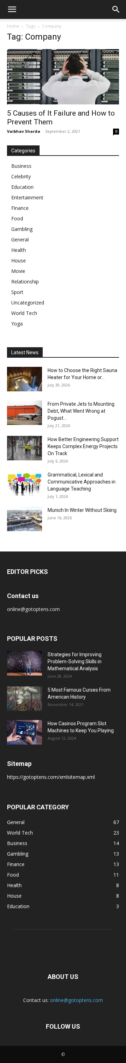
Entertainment (27, 197)
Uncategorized (27, 302)
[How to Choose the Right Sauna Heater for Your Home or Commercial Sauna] (24, 379)
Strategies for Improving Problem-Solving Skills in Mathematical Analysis (75, 661)
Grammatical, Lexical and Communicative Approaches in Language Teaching (81, 482)
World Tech (24, 313)
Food (17, 218)
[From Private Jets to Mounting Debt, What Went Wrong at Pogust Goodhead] (24, 412)
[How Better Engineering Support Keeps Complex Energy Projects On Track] (24, 448)
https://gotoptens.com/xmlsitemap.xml (51, 777)
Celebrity (21, 176)
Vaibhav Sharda (23, 131)
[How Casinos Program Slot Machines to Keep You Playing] (24, 732)
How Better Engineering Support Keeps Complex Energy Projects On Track (83, 446)
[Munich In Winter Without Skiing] (24, 519)
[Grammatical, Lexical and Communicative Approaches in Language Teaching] (24, 483)
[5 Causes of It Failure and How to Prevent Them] (63, 76)
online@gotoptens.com (76, 1000)
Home (13, 26)
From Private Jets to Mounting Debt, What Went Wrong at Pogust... (81, 411)
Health (18, 250)
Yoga (17, 323)
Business (21, 166)
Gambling (22, 229)
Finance (20, 208)
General (20, 239)
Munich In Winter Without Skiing (82, 510)
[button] (12, 9)
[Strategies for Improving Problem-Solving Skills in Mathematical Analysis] (24, 663)
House (18, 260)
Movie (18, 271)
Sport (17, 292)
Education (22, 187)
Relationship (25, 281)
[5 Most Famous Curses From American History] (24, 698)
